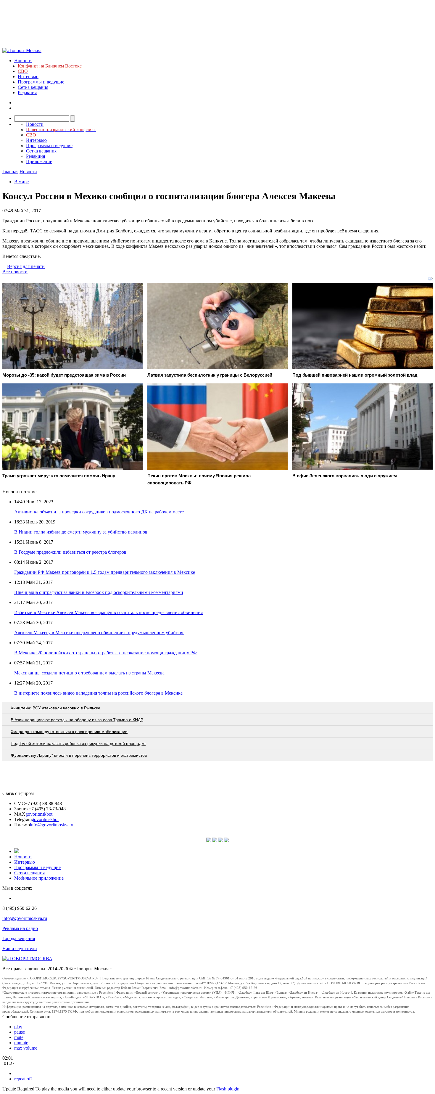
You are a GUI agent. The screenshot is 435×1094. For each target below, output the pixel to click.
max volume (25, 1047)
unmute (21, 1042)
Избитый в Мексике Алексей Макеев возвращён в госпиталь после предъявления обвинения (108, 612)
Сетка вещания (33, 87)
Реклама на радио (20, 928)
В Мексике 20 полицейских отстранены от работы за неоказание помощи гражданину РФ (105, 652)
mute (18, 1037)
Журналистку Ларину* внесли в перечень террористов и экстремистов (79, 755)
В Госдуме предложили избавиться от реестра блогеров (70, 552)
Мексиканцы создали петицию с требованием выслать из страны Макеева (89, 672)
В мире (21, 181)
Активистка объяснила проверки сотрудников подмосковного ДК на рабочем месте (99, 511)
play (18, 1026)
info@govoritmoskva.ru (52, 824)
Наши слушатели (19, 948)
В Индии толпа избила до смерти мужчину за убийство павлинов (80, 531)
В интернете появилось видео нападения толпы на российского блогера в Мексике (98, 692)
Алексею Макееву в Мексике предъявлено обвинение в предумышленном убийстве (99, 632)
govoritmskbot (38, 814)
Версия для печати (26, 266)
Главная (10, 171)
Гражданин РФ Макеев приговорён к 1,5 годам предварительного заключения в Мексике (104, 572)
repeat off (23, 1078)
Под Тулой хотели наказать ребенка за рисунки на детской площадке (78, 743)
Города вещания (18, 938)
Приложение (39, 161)
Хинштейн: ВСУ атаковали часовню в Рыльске (55, 708)
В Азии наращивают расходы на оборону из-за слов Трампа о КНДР (77, 719)
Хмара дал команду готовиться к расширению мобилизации (69, 731)
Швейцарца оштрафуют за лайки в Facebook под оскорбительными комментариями (98, 592)
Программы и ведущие (41, 81)
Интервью (28, 76)
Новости (23, 60)
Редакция (27, 92)
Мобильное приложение (39, 878)
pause (19, 1031)
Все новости (15, 271)
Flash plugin (227, 1088)
